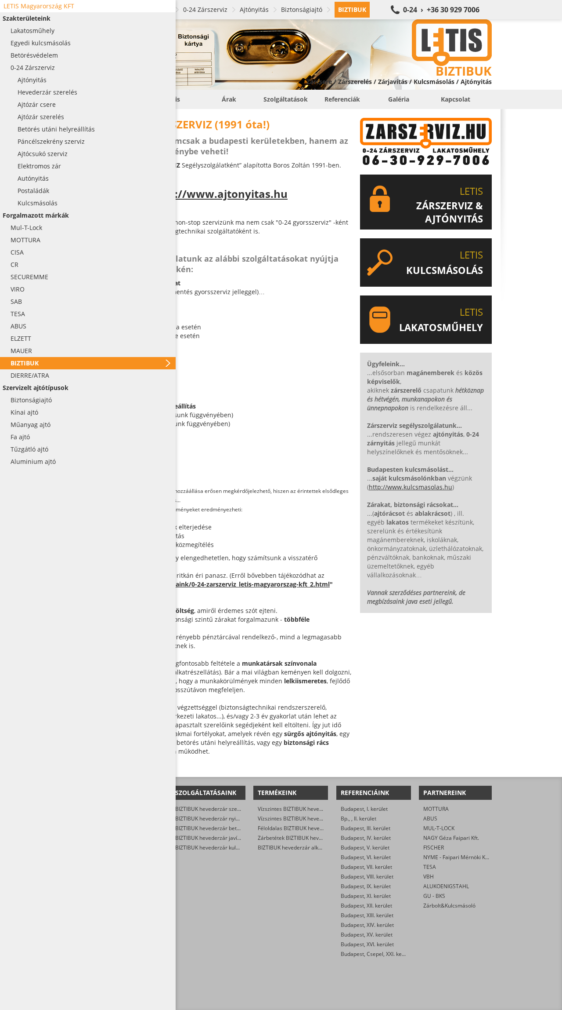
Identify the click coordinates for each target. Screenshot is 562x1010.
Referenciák (342, 99)
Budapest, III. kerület (365, 828)
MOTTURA (436, 809)
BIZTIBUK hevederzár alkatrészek (298, 847)
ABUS (430, 818)
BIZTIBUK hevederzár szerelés (212, 809)
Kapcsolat (455, 99)
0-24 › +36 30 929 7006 (441, 10)
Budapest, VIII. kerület (367, 876)
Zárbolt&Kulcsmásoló (449, 905)
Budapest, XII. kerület (366, 905)
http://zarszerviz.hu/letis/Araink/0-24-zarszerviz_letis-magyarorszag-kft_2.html (210, 584)
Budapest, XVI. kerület (367, 944)
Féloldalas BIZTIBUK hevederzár (297, 828)
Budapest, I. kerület (364, 809)
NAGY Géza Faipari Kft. (451, 838)
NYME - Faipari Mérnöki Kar (456, 857)
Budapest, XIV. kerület (367, 925)
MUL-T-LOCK (438, 828)
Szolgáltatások (285, 99)
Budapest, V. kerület (365, 847)
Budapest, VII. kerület (366, 867)
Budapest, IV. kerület (366, 838)
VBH (428, 876)
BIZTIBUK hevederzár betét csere (215, 828)
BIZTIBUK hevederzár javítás (210, 838)
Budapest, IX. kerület (366, 886)
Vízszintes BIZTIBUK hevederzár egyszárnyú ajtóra (319, 809)
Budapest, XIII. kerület (367, 915)
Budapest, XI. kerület (366, 896)
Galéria (398, 99)
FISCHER (433, 847)
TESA (429, 867)
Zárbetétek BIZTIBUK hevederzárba (301, 838)
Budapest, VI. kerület (366, 857)
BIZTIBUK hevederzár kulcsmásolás (218, 847)
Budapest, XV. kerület (367, 934)
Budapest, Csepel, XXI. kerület (377, 954)
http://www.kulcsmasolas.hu (410, 487)
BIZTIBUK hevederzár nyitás (209, 818)
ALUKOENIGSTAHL (446, 886)
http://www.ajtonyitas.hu (220, 193)
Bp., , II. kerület (358, 818)
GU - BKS (434, 896)
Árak (229, 99)
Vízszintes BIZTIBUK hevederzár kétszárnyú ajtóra (318, 818)
